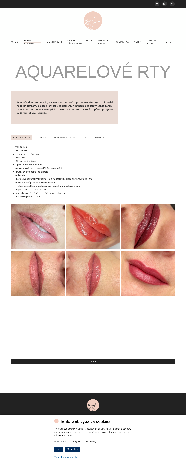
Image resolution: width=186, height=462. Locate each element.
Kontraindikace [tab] (21, 137)
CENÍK (137, 42)
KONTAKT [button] (169, 42)
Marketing (91, 441)
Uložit (59, 449)
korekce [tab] (99, 137)
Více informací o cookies (66, 457)
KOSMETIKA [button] (122, 42)
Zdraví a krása (103, 42)
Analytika (76, 441)
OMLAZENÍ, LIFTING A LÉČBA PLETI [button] (79, 42)
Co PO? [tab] (85, 137)
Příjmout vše (73, 449)
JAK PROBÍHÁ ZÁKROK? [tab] (64, 137)
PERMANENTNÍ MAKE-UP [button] (32, 42)
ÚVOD (14, 42)
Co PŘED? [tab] (41, 137)
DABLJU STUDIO (151, 42)
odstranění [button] (54, 42)
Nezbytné (62, 441)
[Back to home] (93, 20)
